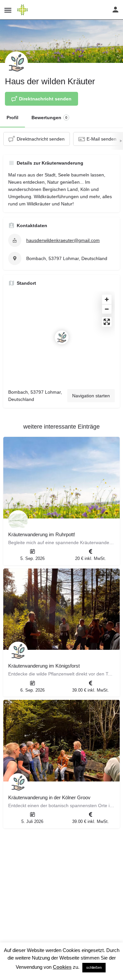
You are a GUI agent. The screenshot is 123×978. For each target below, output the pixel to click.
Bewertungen (49, 117)
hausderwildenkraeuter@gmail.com (63, 240)
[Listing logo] (16, 62)
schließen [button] (94, 967)
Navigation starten (91, 395)
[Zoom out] (107, 309)
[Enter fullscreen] (107, 322)
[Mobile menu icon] (7, 10)
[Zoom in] (107, 299)
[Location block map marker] (62, 337)
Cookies (62, 967)
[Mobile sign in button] (115, 9)
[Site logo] (23, 9)
